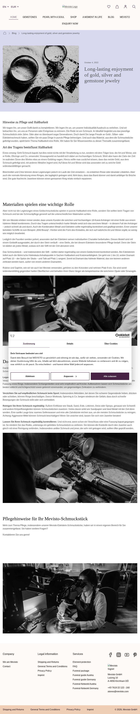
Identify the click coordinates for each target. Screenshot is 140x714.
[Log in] (125, 6)
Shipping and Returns (48, 662)
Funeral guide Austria (83, 675)
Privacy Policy (45, 671)
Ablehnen (30, 376)
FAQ (75, 666)
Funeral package (81, 671)
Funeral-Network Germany (85, 688)
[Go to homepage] (70, 6)
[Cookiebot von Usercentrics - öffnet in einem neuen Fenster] (117, 336)
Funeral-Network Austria (84, 684)
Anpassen (68, 376)
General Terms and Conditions (52, 666)
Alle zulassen (110, 376)
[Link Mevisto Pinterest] (135, 655)
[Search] (134, 6)
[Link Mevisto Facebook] (110, 655)
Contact (6, 666)
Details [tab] (70, 343)
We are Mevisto (10, 662)
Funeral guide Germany (84, 679)
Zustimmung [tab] (29, 343)
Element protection (82, 662)
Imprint (41, 675)
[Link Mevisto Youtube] (127, 655)
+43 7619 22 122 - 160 (119, 687)
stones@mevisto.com (118, 691)
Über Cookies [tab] (111, 343)
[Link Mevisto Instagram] (118, 655)
